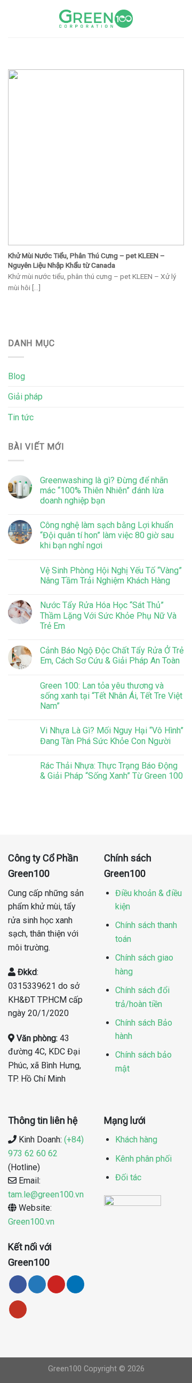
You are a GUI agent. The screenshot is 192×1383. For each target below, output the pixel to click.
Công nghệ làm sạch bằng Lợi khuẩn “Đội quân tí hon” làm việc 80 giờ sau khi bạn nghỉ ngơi (107, 535)
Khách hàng (136, 1139)
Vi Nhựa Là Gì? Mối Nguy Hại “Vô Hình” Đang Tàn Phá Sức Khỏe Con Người (111, 735)
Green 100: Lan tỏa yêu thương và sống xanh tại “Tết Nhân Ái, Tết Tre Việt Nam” (111, 696)
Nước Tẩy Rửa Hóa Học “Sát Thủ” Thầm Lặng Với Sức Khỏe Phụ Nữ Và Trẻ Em (108, 615)
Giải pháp (25, 396)
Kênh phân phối (143, 1159)
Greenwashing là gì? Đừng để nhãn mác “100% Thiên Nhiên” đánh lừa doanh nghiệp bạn (104, 490)
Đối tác (128, 1177)
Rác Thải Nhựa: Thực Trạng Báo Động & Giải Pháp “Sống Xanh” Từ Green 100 (111, 771)
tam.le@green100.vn (46, 1194)
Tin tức (21, 417)
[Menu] (14, 18)
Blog (16, 376)
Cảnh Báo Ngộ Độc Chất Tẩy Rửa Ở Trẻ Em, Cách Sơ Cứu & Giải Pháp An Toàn (111, 655)
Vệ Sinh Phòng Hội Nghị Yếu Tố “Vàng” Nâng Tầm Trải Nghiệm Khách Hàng (111, 575)
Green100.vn (31, 1222)
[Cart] (178, 18)
